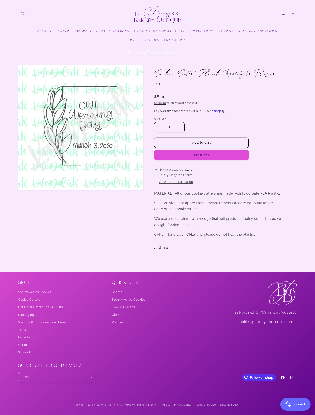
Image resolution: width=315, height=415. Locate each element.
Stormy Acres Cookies (35, 292)
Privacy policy (183, 404)
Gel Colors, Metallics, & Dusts (40, 307)
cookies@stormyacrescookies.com (267, 322)
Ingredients (26, 337)
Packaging (26, 315)
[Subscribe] (90, 377)
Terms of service (206, 404)
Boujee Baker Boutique (101, 405)
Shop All (24, 352)
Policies (118, 322)
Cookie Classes (123, 307)
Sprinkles (25, 345)
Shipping (160, 102)
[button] (23, 14)
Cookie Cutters (29, 299)
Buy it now (201, 155)
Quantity (160, 118)
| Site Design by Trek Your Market (136, 405)
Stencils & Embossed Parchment (43, 322)
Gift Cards (119, 315)
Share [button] (163, 247)
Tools (22, 330)
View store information (176, 181)
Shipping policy (229, 404)
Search (117, 292)
